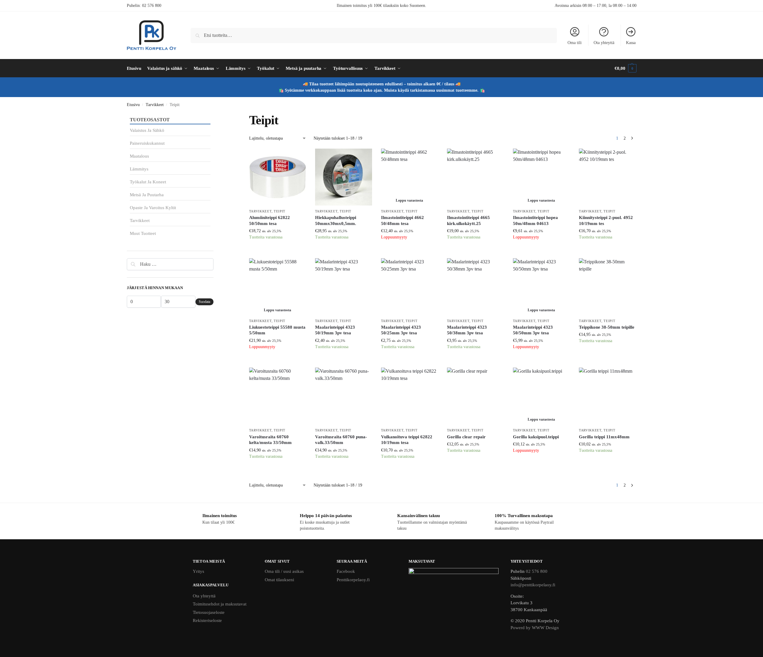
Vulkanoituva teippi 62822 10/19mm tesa (406, 439)
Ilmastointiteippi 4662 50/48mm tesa (402, 220)
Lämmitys (139, 169)
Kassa (631, 42)
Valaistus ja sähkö (147, 130)
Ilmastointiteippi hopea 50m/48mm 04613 (535, 220)
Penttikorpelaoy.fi (353, 579)
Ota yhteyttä (604, 42)
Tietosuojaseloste (209, 612)
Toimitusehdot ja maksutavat (219, 604)
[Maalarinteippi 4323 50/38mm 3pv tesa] (475, 286)
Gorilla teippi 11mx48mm (604, 436)
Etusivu (133, 104)
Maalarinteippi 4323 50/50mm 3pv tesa (533, 330)
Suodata (204, 302)
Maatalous (139, 156)
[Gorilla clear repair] (475, 396)
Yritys (198, 571)
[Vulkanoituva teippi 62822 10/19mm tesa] (409, 396)
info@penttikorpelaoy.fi (533, 584)
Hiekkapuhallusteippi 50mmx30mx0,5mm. (335, 220)
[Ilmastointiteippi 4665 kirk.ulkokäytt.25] (475, 177)
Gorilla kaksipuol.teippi (536, 436)
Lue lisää (409, 252)
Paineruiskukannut (147, 143)
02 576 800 (151, 5)
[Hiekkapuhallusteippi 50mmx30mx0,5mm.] (343, 177)
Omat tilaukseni (279, 579)
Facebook (346, 571)
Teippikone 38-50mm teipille (606, 327)
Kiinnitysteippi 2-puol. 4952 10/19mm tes (606, 220)
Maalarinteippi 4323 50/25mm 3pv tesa (401, 330)
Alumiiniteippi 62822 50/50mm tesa (269, 220)
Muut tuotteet (143, 233)
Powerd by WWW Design (535, 627)
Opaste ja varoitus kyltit (153, 207)
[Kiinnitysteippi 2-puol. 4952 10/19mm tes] (607, 177)
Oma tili (575, 42)
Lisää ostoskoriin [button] (277, 252)
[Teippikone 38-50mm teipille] (607, 286)
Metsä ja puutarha (147, 194)
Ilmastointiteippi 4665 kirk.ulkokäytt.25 (468, 220)
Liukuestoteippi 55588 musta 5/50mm (277, 330)
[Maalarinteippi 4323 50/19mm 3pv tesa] (343, 286)
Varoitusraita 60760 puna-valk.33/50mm (341, 439)
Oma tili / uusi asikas (284, 571)
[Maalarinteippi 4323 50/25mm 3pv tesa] (409, 286)
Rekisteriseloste (207, 620)
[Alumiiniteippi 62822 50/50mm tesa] (277, 177)
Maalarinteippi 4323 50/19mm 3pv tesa (335, 330)
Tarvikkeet (155, 104)
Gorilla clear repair (466, 436)
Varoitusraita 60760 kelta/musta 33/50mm (270, 439)
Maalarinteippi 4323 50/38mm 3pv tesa (467, 330)
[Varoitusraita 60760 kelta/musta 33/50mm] (277, 396)
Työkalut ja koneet (148, 181)
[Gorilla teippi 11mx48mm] (607, 396)
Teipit (279, 211)
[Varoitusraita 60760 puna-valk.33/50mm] (343, 396)
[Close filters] (215, 116)
